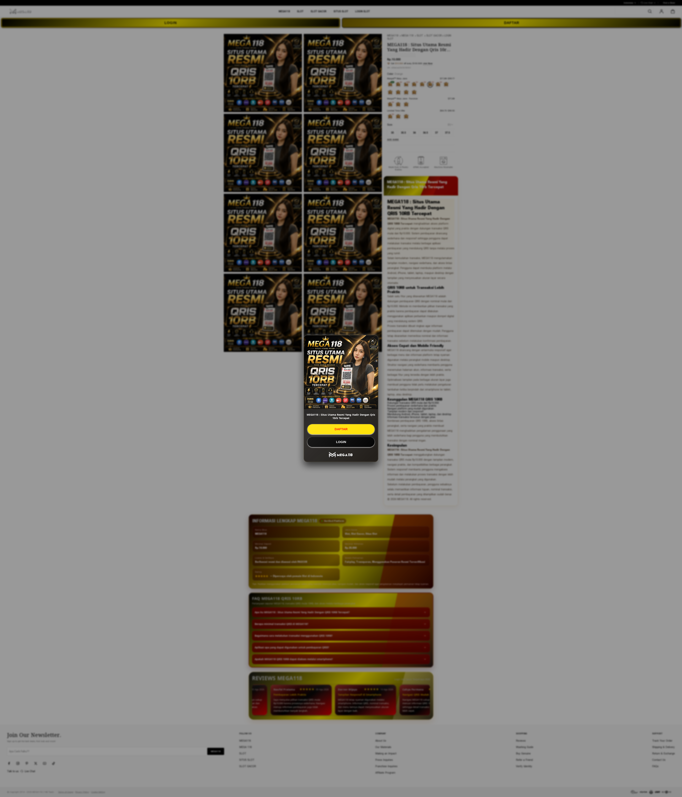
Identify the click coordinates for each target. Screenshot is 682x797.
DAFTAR (341, 429)
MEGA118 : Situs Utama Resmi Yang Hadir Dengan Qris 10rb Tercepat (341, 416)
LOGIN (341, 442)
